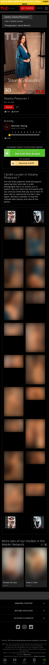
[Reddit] (31, 627)
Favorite (9, 107)
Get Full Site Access (27, 152)
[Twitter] (18, 627)
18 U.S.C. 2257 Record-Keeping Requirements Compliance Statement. (24, 640)
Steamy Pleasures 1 (16, 98)
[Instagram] (24, 627)
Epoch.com (27, 654)
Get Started (27, 8)
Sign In (40, 8)
